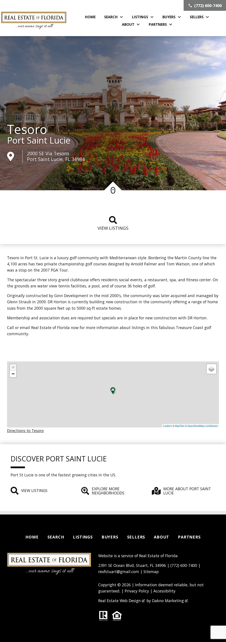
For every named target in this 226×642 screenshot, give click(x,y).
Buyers (110, 537)
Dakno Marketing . (170, 600)
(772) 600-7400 (183, 565)
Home (90, 17)
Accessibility (164, 591)
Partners (189, 537)
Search (55, 537)
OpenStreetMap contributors (202, 425)
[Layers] (211, 369)
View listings (113, 228)
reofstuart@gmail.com (118, 571)
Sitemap (151, 571)
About (161, 537)
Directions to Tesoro (25, 430)
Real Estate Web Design (120, 600)
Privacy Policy (137, 591)
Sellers (136, 537)
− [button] (13, 374)
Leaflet (167, 425)
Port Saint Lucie (38, 140)
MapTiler (179, 425)
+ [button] (13, 367)
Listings (82, 537)
